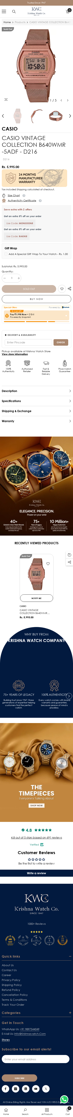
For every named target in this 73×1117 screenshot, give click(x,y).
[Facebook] (5, 1089)
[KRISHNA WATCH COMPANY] (36, 772)
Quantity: (7, 271)
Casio (23, 606)
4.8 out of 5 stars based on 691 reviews (36, 837)
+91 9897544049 (29, 1029)
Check (61, 342)
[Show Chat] (65, 1099)
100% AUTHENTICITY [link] (54, 694)
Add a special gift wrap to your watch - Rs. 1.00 (38, 253)
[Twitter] (46, 1089)
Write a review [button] (36, 873)
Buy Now (36, 299)
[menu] (4, 11)
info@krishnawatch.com (30, 1033)
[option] (36, 65)
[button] (61, 100)
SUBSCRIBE (19, 1078)
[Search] (14, 12)
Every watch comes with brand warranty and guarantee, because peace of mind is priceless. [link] (54, 704)
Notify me (36, 598)
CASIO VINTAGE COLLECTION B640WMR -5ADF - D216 (33, 612)
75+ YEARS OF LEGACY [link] (18, 694)
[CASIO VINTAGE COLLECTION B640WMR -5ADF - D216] (36, 574)
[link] (62, 289)
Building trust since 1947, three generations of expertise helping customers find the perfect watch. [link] (18, 704)
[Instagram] (15, 1089)
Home (7, 22)
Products (20, 22)
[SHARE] (68, 288)
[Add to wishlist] (48, 563)
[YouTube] (36, 1089)
